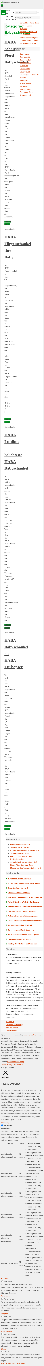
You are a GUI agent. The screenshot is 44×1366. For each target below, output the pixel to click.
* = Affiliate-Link (11, 1031)
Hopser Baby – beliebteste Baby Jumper (24, 883)
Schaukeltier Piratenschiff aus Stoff (23, 862)
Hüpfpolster (24, 66)
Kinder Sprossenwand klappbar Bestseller (25, 921)
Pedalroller (24, 80)
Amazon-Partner (12, 1028)
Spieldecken (24, 86)
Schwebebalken (26, 83)
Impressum (10, 1022)
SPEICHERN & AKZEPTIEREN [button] (13, 1364)
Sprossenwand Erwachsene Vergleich (23, 934)
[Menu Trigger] (3, 12)
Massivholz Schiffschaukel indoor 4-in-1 (25, 868)
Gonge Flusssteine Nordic (30, 23)
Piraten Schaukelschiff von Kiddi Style (24, 850)
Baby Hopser (25, 54)
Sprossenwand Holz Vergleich (20, 925)
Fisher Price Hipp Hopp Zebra (21, 865)
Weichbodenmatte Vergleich (19, 939)
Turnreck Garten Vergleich (20, 847)
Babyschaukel (9, 229)
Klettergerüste (25, 72)
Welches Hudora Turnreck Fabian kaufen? (25, 907)
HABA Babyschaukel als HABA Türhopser (25, 897)
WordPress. (36, 1035)
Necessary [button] (5, 1122)
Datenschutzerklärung (14, 1025)
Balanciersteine (25, 63)
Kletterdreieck (25, 69)
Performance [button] (6, 1296)
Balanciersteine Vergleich (18, 888)
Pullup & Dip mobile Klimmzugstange (23, 916)
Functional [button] (5, 1278)
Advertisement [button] (6, 1331)
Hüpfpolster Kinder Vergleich (19, 879)
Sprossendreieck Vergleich (19, 893)
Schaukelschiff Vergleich (29, 38)
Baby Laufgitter (25, 57)
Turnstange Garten (27, 92)
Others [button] (3, 1349)
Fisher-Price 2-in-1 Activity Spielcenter (23, 902)
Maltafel (23, 77)
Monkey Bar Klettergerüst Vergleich (22, 944)
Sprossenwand (25, 89)
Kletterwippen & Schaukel (29, 74)
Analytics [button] (4, 1314)
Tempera (26, 1035)
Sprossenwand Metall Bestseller (21, 930)
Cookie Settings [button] (7, 1064)
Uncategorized (25, 95)
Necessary (8, 1125)
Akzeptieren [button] (18, 1064)
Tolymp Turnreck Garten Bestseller (22, 911)
